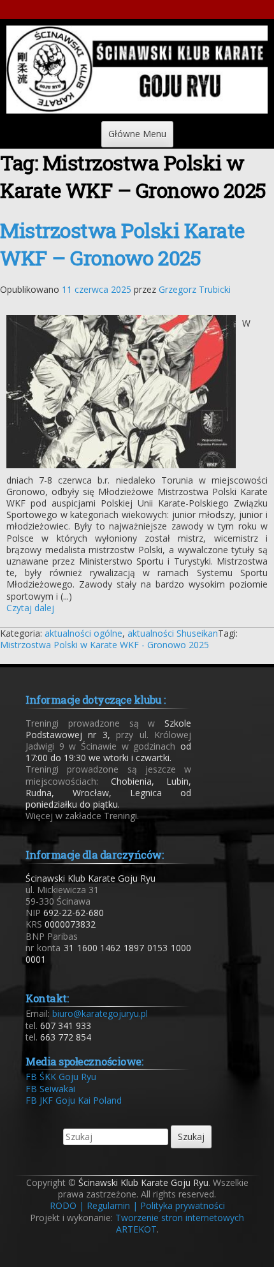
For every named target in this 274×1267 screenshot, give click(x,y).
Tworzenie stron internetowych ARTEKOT (179, 1223)
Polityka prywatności (182, 1205)
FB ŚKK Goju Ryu (60, 1077)
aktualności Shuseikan (172, 633)
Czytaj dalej (30, 608)
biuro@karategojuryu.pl (100, 1013)
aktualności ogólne (83, 633)
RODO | (67, 1205)
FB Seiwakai (50, 1089)
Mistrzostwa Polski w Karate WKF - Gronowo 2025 (104, 645)
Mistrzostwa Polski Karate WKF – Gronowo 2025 (122, 243)
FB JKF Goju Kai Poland (73, 1100)
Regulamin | (112, 1205)
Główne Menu (137, 134)
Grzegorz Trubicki (195, 289)
